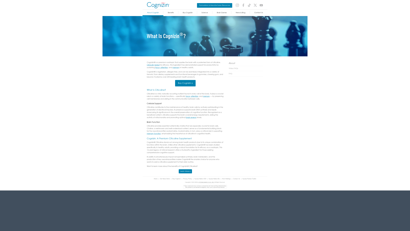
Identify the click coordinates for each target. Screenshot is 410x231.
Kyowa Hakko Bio (214, 179)
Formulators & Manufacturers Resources (214, 5)
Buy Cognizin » (185, 83)
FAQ (230, 74)
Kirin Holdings (226, 179)
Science (205, 12)
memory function (154, 134)
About (232, 63)
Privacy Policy (188, 179)
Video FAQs (233, 68)
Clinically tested (153, 65)
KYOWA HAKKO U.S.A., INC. (206, 182)
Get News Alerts (165, 179)
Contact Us (258, 12)
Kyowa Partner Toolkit (249, 179)
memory (176, 67)
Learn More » (185, 171)
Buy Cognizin (188, 12)
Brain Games (222, 12)
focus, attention (161, 67)
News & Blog (240, 12)
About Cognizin (153, 12)
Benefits (171, 12)
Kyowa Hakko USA (201, 179)
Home (156, 179)
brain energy (191, 117)
